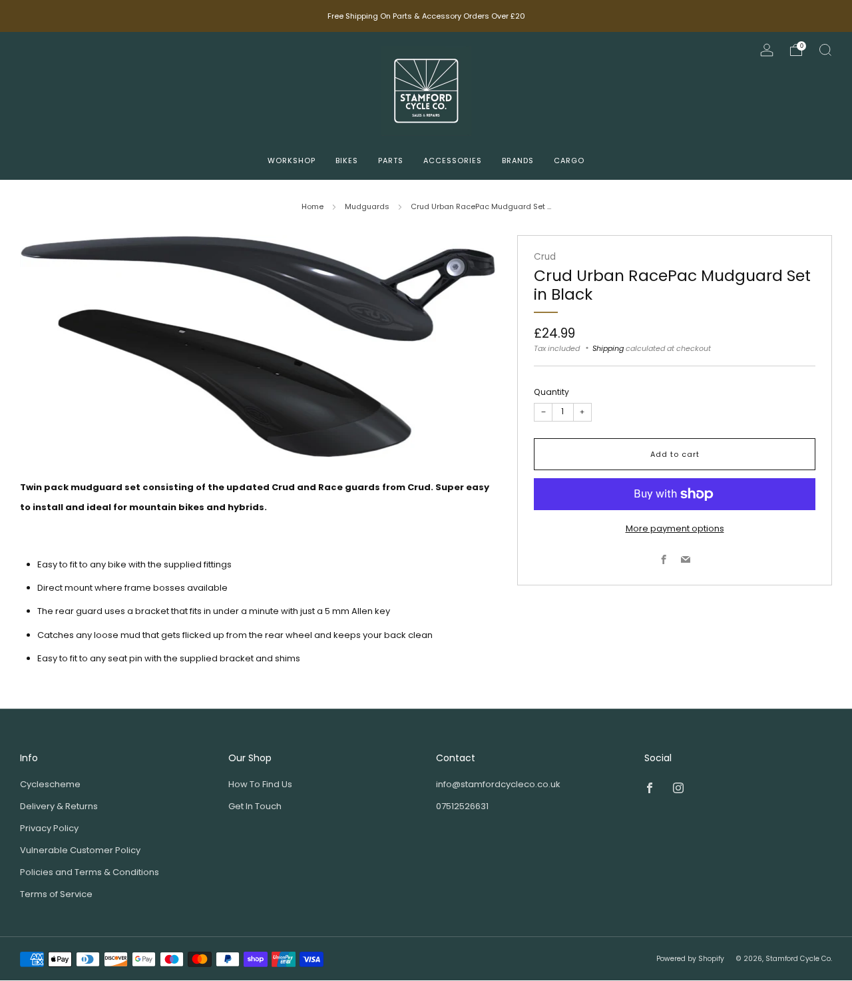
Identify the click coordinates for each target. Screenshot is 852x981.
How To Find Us (260, 784)
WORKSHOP (292, 160)
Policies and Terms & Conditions (89, 872)
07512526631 (462, 806)
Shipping (608, 348)
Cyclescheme (50, 784)
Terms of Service (56, 894)
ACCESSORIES (452, 160)
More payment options (675, 528)
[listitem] (426, 16)
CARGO (569, 160)
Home (312, 206)
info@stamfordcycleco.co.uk (498, 784)
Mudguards (367, 206)
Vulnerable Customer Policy (80, 850)
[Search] (825, 50)
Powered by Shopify (690, 959)
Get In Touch (255, 806)
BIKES (346, 160)
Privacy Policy (49, 828)
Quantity (551, 392)
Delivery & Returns (59, 806)
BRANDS (518, 160)
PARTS (390, 160)
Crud (545, 256)
